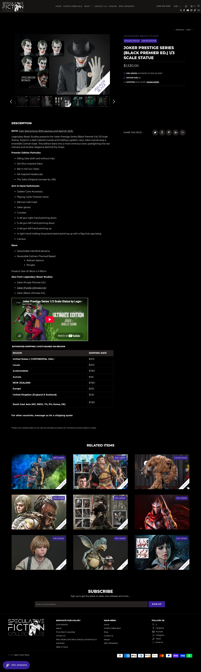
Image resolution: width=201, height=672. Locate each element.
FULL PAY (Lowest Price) (155, 96)
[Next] (113, 65)
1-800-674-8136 (163, 6)
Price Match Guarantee (65, 632)
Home (58, 6)
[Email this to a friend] (183, 132)
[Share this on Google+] (176, 132)
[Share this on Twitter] (155, 132)
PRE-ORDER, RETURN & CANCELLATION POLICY (76, 640)
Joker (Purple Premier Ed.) (31, 282)
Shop (87, 6)
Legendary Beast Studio (141, 36)
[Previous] (11, 65)
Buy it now (173, 118)
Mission (113, 6)
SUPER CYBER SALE (72, 6)
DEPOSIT (139, 104)
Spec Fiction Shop (21, 655)
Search (59, 628)
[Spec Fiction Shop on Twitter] (181, 11)
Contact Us (100, 6)
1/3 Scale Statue (131, 41)
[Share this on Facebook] (162, 132)
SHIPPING (60, 643)
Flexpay (172, 104)
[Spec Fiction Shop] (13, 7)
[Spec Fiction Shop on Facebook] (184, 10)
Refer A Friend (62, 647)
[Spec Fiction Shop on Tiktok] (195, 10)
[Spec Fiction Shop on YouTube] (187, 10)
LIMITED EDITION (149, 41)
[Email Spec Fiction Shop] (198, 10)
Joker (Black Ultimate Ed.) (31, 293)
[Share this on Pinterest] (169, 132)
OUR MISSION (62, 625)
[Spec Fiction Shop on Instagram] (191, 10)
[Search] (198, 6)
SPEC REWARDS (126, 6)
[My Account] (186, 6)
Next (189, 30)
